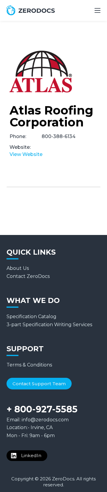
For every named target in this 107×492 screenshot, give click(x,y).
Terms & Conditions (29, 365)
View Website (26, 154)
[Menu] (97, 10)
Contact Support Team (39, 383)
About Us (18, 268)
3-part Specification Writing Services (49, 324)
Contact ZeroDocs (28, 276)
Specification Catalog (31, 316)
